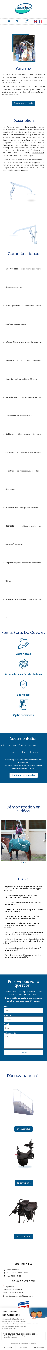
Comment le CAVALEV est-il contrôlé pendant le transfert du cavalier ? (22, 917)
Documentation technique (19, 745)
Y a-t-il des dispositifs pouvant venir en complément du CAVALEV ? (23, 956)
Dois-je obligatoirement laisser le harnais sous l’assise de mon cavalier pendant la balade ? (23, 941)
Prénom (7, 1015)
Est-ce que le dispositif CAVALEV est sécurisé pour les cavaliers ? (21, 896)
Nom (6, 1007)
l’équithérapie (38, 153)
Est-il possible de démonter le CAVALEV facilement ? (23, 903)
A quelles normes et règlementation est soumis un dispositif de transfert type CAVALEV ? (22, 888)
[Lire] (23, 840)
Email (6, 1024)
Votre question (10, 1033)
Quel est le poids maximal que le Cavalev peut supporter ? (24, 910)
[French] (40, 21)
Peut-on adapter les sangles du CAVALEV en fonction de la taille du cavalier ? (24, 933)
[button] (23, 745)
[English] (35, 21)
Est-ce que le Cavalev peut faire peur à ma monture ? (23, 949)
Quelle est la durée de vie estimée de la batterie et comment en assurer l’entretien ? (22, 925)
